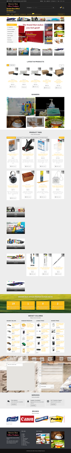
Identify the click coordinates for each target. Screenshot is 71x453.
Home (42, 1)
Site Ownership (25, 441)
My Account (61, 14)
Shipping (24, 440)
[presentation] (47, 25)
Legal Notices (25, 439)
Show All (62, 137)
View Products (21, 106)
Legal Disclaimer (25, 438)
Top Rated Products (43, 137)
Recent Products (35, 137)
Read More (14, 404)
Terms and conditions (26, 442)
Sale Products (19, 137)
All (7, 65)
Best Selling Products (11, 137)
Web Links (24, 443)
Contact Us (54, 1)
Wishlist (24, 436)
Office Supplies (13, 152)
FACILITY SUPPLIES (28, 152)
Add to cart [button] (13, 86)
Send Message (43, 383)
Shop (45, 1)
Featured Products (27, 137)
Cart (23, 437)
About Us (48, 1)
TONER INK (12, 65)
